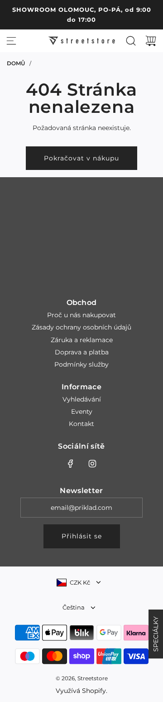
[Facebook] (71, 464)
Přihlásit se (82, 536)
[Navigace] (11, 40)
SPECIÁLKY (156, 634)
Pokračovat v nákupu (81, 158)
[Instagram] (92, 464)
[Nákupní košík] (151, 41)
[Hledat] (131, 41)
